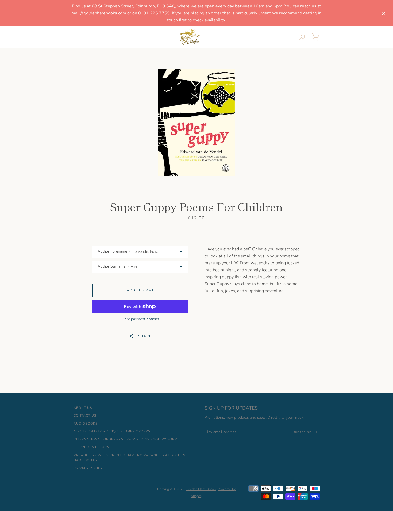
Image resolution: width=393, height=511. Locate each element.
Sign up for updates (231, 408)
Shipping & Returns (93, 447)
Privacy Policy (88, 468)
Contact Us (85, 415)
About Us (83, 408)
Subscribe (303, 432)
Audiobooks (86, 423)
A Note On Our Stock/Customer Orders (112, 431)
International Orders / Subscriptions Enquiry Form (126, 439)
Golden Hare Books (201, 489)
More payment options (140, 319)
